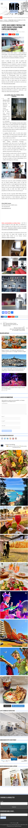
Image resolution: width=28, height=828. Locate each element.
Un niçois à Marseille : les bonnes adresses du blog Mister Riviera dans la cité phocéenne (13, 369)
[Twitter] (11, 823)
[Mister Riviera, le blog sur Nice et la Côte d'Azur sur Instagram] (16, 438)
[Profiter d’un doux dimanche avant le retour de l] (14, 689)
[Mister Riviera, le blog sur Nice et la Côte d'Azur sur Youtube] (13, 438)
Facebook (4, 237)
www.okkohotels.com (6, 208)
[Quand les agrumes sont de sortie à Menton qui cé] (14, 633)
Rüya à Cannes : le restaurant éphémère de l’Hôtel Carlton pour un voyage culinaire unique (14, 351)
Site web (3, 425)
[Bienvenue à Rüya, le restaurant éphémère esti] (14, 520)
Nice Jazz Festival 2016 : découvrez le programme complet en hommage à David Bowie (17, 328)
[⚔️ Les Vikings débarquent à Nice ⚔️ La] (14, 548)
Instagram (12, 237)
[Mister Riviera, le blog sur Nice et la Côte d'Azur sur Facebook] (2, 438)
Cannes (5, 20)
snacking (6, 133)
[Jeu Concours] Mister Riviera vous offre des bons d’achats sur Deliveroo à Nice (10, 324)
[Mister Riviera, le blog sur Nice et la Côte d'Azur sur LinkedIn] (7, 438)
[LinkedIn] (14, 823)
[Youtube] (16, 823)
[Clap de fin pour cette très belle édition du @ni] (14, 605)
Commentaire (4, 403)
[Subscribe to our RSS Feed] (10, 438)
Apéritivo (6, 139)
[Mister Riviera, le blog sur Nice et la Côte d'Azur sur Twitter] (5, 438)
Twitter (7, 237)
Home (1, 20)
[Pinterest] (13, 823)
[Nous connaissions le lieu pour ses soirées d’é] (14, 576)
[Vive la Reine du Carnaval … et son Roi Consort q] (14, 661)
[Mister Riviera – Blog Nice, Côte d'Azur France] (14, 7)
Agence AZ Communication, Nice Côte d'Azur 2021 (16, 824)
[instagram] (17, 823)
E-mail (3, 421)
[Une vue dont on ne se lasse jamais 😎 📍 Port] (14, 492)
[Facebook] (10, 823)
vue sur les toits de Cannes (9, 83)
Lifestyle (22, 31)
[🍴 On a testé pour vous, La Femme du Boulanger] (14, 463)
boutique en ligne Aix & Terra (19, 122)
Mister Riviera (5, 31)
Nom (3, 416)
